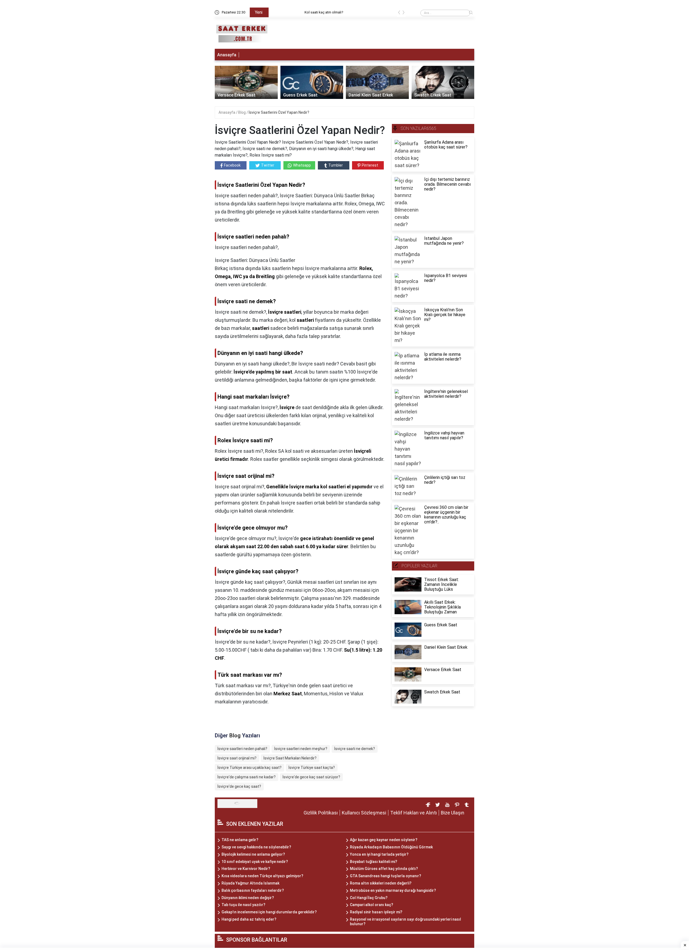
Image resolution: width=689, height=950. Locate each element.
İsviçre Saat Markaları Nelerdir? (290, 758)
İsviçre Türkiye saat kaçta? (312, 767)
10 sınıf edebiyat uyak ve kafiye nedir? (255, 861)
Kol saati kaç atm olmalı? (292, 12)
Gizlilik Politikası (321, 813)
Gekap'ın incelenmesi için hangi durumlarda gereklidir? (269, 912)
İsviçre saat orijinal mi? (236, 758)
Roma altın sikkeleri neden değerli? (381, 883)
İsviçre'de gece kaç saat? (239, 786)
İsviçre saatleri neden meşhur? (300, 749)
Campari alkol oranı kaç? (371, 905)
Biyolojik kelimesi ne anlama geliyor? (253, 854)
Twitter (267, 165)
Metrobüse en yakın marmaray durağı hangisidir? (393, 890)
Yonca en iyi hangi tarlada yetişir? (379, 854)
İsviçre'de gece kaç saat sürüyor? (311, 777)
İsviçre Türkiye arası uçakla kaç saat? (249, 767)
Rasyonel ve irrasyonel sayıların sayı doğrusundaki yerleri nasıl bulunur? (405, 921)
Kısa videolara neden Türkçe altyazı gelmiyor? (262, 876)
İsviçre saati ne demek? (354, 749)
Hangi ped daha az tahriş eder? (249, 919)
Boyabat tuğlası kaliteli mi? (373, 861)
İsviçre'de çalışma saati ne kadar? (246, 777)
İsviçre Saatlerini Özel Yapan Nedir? (279, 112)
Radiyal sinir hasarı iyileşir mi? (376, 912)
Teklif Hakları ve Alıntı (413, 813)
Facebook (232, 165)
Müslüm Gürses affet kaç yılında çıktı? (384, 868)
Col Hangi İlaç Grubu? (369, 898)
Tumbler (335, 165)
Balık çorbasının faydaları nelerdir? (253, 890)
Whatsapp (302, 165)
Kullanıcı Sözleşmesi (364, 813)
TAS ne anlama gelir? (240, 840)
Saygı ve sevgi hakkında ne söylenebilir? (256, 847)
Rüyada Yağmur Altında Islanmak (250, 883)
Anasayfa (226, 54)
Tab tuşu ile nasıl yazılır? (243, 905)
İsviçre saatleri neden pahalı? (242, 749)
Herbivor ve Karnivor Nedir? (246, 868)
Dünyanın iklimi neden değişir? (248, 898)
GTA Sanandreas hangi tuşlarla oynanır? (385, 876)
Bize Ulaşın (452, 813)
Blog (242, 112)
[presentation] (399, 13)
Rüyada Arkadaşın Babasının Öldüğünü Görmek (391, 847)
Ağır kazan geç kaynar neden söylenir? (383, 840)
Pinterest (370, 165)
